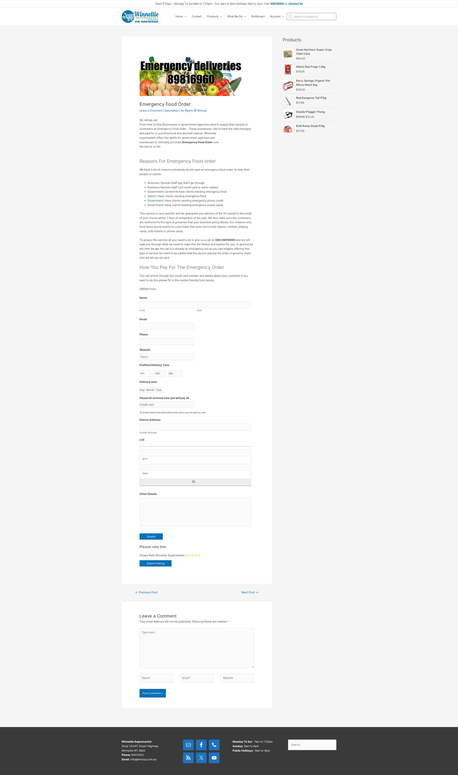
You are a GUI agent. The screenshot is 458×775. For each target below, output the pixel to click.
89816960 (277, 3)
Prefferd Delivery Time (154, 365)
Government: (156, 200)
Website (145, 350)
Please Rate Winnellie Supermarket (162, 555)
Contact (197, 16)
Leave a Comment (151, 110)
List (142, 439)
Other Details (148, 494)
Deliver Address (150, 420)
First (142, 310)
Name (143, 297)
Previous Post (146, 592)
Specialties (172, 110)
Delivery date (148, 382)
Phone (144, 334)
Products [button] (212, 16)
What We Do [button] (235, 16)
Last (199, 310)
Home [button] (179, 16)
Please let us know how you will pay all (164, 398)
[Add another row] (193, 481)
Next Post (249, 592)
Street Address (148, 432)
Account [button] (275, 16)
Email (143, 319)
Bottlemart (258, 16)
